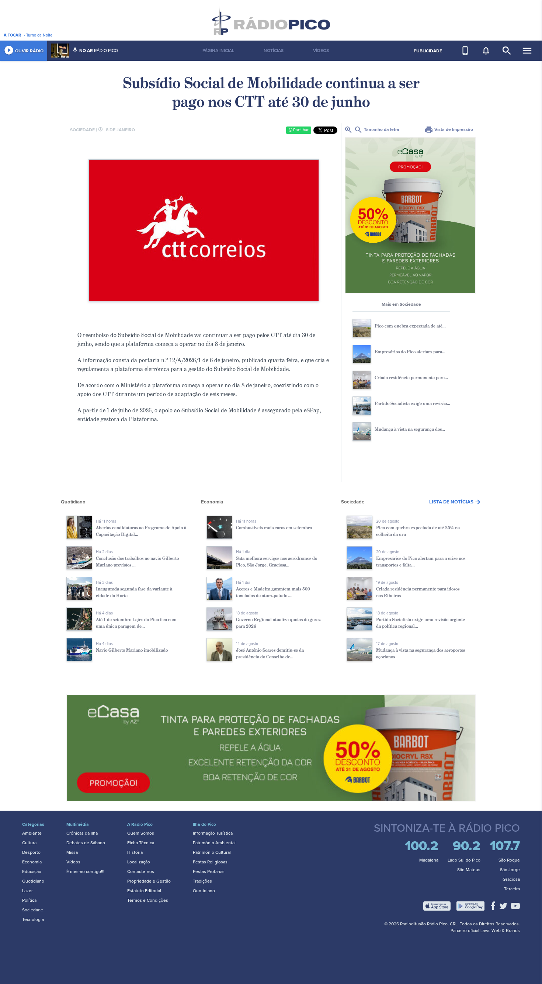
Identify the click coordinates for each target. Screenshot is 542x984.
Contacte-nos (140, 871)
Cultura (29, 842)
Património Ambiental (214, 842)
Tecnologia (33, 919)
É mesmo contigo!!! (85, 871)
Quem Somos (140, 833)
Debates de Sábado (85, 842)
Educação (31, 871)
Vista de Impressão (448, 129)
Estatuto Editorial (144, 890)
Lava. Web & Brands (500, 930)
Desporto (31, 852)
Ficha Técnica (140, 842)
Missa (72, 852)
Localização (138, 862)
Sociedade (32, 909)
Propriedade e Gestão (149, 881)
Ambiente (32, 833)
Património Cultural (212, 852)
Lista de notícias (455, 502)
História (135, 852)
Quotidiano (33, 881)
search (507, 50)
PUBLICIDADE (428, 50)
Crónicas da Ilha (82, 833)
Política (29, 900)
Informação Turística (213, 833)
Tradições (202, 881)
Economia (32, 862)
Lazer (27, 890)
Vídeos (73, 862)
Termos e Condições (147, 900)
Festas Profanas (209, 871)
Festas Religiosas (210, 862)
